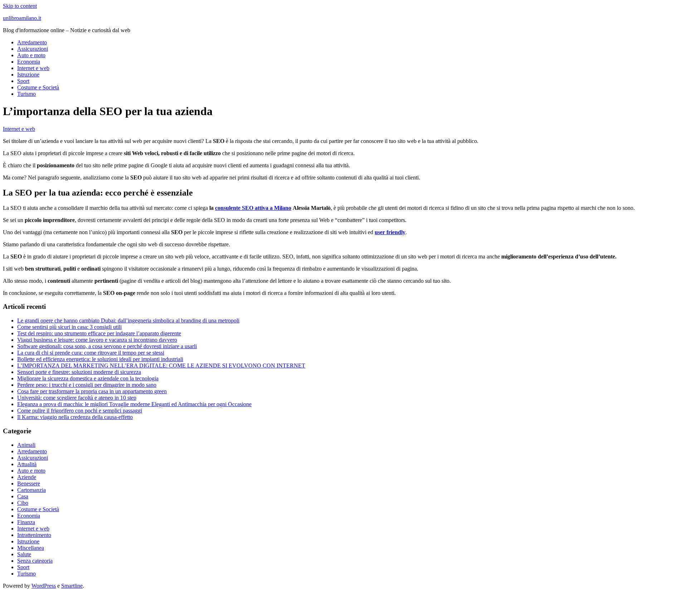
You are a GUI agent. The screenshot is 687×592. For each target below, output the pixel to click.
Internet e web (33, 68)
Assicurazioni (32, 49)
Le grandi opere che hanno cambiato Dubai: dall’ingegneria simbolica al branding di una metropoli (128, 320)
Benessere (28, 483)
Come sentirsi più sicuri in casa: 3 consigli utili (69, 327)
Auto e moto (31, 55)
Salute (24, 554)
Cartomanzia (31, 490)
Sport (23, 81)
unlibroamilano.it (22, 18)
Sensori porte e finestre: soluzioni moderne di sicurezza (79, 372)
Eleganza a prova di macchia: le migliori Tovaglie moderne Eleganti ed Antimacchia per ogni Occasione (134, 404)
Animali (26, 445)
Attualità (26, 464)
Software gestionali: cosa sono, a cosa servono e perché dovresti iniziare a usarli (107, 346)
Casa (22, 496)
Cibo (22, 503)
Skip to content (20, 6)
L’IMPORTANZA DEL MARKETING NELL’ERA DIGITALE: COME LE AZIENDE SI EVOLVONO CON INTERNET (161, 365)
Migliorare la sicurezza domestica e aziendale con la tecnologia (88, 378)
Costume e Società (38, 87)
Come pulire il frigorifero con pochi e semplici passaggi (79, 411)
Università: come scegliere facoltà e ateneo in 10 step (76, 398)
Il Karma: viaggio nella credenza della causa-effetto (75, 417)
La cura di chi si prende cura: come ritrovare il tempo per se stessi (90, 353)
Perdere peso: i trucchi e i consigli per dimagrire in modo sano (86, 385)
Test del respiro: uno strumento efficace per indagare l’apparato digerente (99, 333)
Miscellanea (30, 548)
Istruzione (28, 74)
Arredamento (32, 42)
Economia (28, 62)
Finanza (26, 522)
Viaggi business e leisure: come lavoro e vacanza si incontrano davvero (97, 340)
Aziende (26, 477)
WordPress (43, 586)
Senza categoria (35, 561)
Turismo (26, 94)
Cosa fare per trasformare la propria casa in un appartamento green (92, 391)
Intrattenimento (34, 535)
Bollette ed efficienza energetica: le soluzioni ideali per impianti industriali (100, 359)
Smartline (72, 586)
